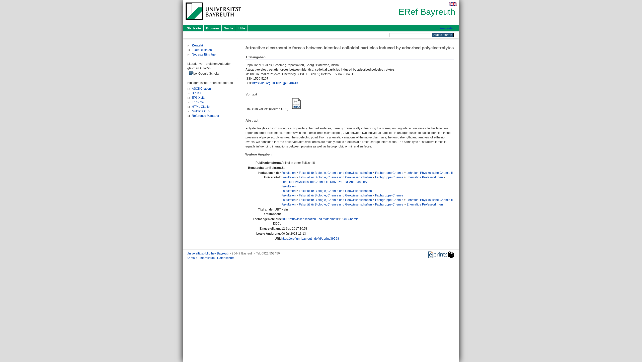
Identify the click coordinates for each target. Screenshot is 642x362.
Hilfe (241, 28)
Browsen (212, 28)
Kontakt (192, 258)
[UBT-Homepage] (213, 21)
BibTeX (197, 93)
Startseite (194, 28)
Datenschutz (225, 258)
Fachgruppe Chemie (389, 173)
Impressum (207, 258)
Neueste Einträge (204, 54)
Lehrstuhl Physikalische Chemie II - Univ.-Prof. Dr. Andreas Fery (324, 182)
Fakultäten (288, 173)
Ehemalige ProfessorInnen (425, 177)
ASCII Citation (201, 88)
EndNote (198, 102)
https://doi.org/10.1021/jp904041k (275, 83)
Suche (228, 28)
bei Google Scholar (206, 73)
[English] (453, 4)
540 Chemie (350, 219)
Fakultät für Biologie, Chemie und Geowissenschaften (335, 173)
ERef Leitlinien (202, 50)
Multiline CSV (201, 111)
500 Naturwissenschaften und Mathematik (310, 219)
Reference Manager (205, 116)
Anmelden (447, 28)
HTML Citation (201, 107)
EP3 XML (198, 97)
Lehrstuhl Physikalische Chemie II (430, 173)
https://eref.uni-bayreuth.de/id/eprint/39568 (310, 238)
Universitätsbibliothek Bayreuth (208, 253)
